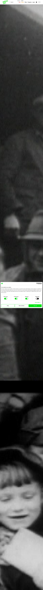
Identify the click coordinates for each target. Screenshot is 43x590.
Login (33, 2)
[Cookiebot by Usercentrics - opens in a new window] (37, 283)
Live (19, 2)
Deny (8, 305)
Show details (37, 302)
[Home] (5, 2)
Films (26, 2)
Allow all (35, 305)
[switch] (16, 298)
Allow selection (21, 305)
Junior (22, 2)
